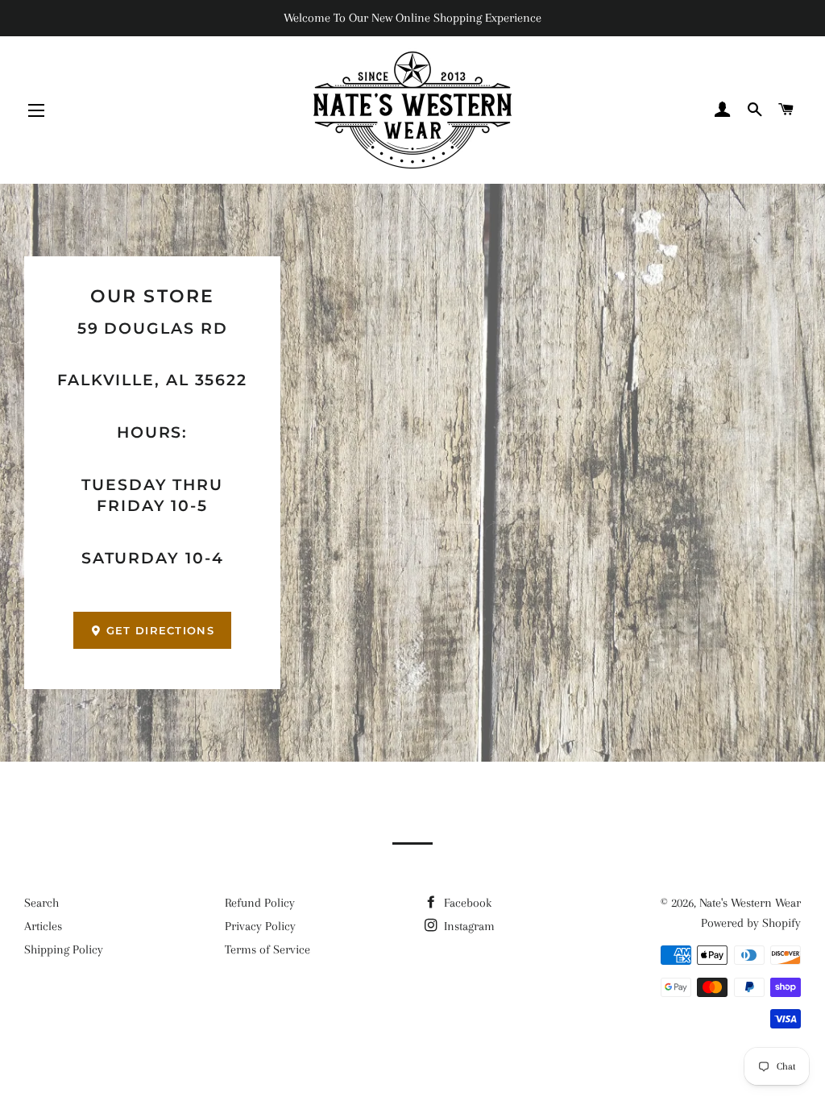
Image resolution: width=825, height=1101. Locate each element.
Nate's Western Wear (750, 902)
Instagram (468, 926)
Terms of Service (267, 949)
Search (41, 902)
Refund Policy (260, 902)
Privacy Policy (260, 926)
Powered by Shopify (751, 923)
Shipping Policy (63, 949)
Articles (43, 926)
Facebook (466, 902)
